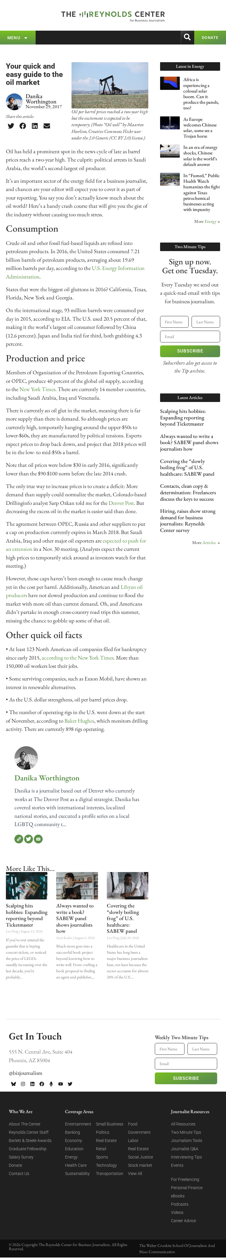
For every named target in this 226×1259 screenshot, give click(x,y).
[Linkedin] (32, 1084)
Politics (102, 1132)
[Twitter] (28, 839)
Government (139, 1132)
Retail (101, 1148)
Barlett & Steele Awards (30, 1140)
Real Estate (106, 1140)
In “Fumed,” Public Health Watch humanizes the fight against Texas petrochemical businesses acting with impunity (201, 192)
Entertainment (78, 1124)
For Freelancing (185, 1179)
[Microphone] (51, 1084)
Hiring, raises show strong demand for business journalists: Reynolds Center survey (187, 520)
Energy (211, 221)
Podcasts (179, 1204)
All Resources (183, 1124)
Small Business (109, 1124)
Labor (133, 1140)
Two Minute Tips (186, 1132)
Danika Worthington (46, 778)
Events (177, 1165)
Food (132, 1124)
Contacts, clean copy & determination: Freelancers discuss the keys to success (188, 492)
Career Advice (183, 1220)
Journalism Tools (186, 1140)
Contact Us (19, 1173)
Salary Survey (21, 1157)
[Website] (18, 839)
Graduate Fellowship (27, 1148)
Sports (102, 1157)
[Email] (38, 839)
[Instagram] (23, 1084)
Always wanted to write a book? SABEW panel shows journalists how (75, 918)
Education (74, 1148)
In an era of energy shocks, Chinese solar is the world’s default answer (200, 155)
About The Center (25, 1124)
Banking (72, 1132)
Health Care (76, 1165)
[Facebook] (41, 1084)
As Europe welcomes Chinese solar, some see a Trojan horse (200, 127)
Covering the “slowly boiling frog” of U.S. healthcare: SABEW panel (123, 918)
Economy (73, 1140)
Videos (177, 1212)
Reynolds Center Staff (29, 1132)
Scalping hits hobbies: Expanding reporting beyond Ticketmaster (26, 915)
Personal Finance (186, 1187)
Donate (15, 1165)
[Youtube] (60, 1084)
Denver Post (121, 503)
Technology (106, 1165)
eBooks (178, 1196)
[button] (11, 126)
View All (135, 1173)
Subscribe (190, 351)
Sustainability (77, 1173)
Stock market (140, 1165)
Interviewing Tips (186, 1157)
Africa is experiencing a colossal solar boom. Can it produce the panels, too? (201, 93)
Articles (209, 542)
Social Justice (140, 1157)
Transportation (109, 1173)
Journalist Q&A (184, 1148)
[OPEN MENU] (25, 38)
